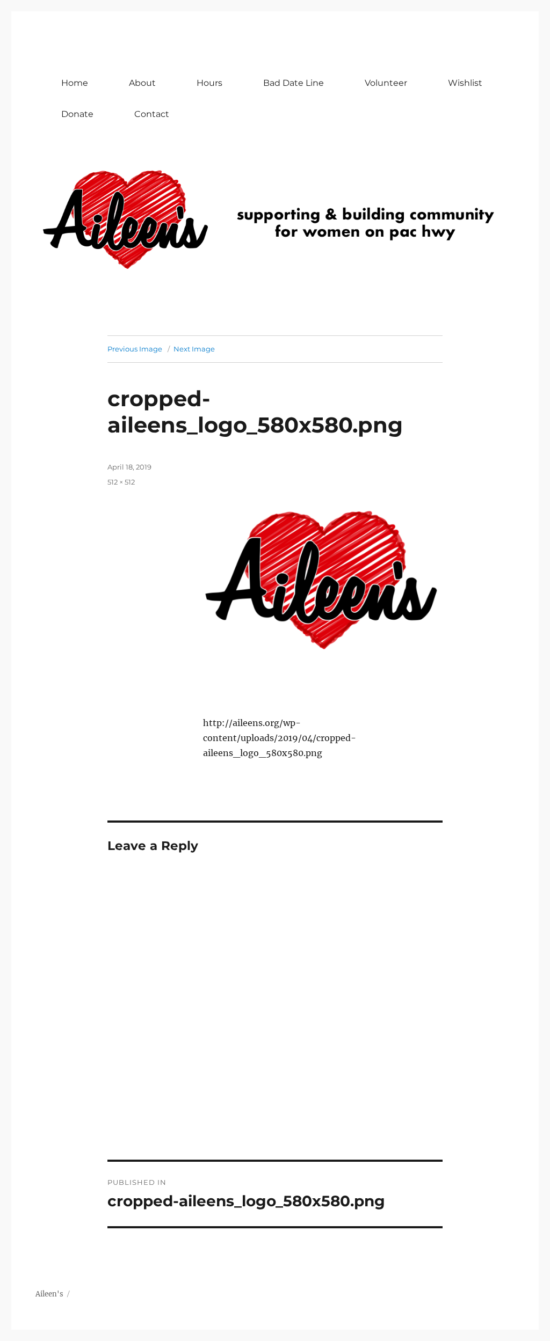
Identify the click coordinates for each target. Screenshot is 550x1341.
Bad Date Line (293, 83)
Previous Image (134, 349)
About (142, 83)
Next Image (194, 349)
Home (74, 83)
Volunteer (386, 83)
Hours (209, 83)
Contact (151, 114)
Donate (77, 114)
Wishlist (465, 83)
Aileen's (49, 1294)
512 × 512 (121, 482)
